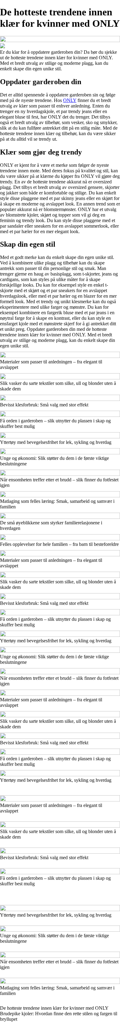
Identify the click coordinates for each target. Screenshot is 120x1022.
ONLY (69, 100)
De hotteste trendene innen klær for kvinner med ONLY (54, 1008)
